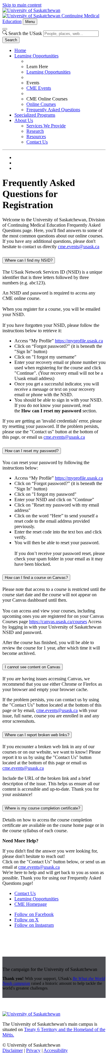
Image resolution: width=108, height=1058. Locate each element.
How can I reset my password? (31, 451)
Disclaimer (12, 1050)
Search (11, 40)
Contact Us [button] (25, 893)
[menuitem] (60, 50)
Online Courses (41, 104)
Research (35, 131)
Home (20, 50)
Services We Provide (46, 125)
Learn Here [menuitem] (37, 66)
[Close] (4, 29)
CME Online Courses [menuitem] (47, 98)
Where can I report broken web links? (37, 735)
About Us (23, 120)
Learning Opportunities (36, 55)
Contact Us (37, 141)
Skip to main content (21, 4)
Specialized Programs (34, 115)
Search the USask (25, 33)
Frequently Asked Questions (53, 109)
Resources (36, 136)
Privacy (33, 1050)
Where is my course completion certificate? (42, 808)
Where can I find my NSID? (28, 260)
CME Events (38, 88)
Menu (30, 21)
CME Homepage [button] (30, 904)
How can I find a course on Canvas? (36, 577)
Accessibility (56, 1050)
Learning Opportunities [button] (36, 898)
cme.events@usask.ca (78, 246)
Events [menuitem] (32, 82)
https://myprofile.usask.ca (79, 340)
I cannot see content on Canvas (32, 667)
